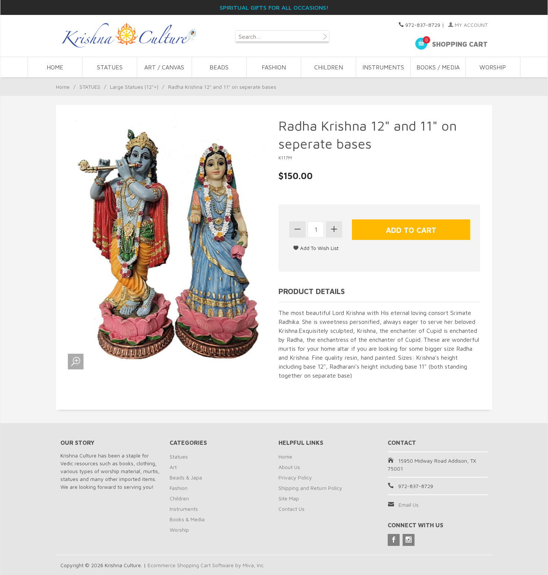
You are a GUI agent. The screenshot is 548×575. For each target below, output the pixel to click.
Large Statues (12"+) (134, 87)
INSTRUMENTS (383, 67)
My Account (470, 25)
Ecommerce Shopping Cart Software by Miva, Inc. (206, 565)
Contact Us (291, 509)
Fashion (179, 488)
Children (179, 498)
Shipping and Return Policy (310, 488)
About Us (289, 467)
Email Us (409, 504)
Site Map (288, 498)
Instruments (184, 509)
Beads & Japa (186, 477)
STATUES (110, 67)
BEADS (219, 67)
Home (55, 67)
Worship (179, 529)
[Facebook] (394, 540)
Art (173, 467)
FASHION (274, 67)
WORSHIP (492, 67)
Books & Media (187, 519)
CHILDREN (328, 67)
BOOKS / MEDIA (438, 67)
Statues (179, 456)
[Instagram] (409, 540)
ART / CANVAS (164, 67)
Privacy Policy (295, 477)
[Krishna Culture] (128, 36)
